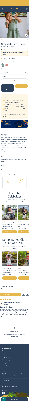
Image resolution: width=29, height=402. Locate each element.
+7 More (25, 222)
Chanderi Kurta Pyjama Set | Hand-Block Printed (9, 271)
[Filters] (23, 294)
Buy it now (21, 86)
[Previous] (1, 40)
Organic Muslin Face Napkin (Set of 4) (7, 225)
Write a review (5, 294)
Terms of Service (6, 366)
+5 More (9, 222)
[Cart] (26, 9)
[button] (2, 58)
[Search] (5, 9)
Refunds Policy (6, 360)
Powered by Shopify (13, 386)
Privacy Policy (5, 363)
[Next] (27, 40)
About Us (4, 354)
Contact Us (5, 351)
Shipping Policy (6, 357)
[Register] (24, 380)
